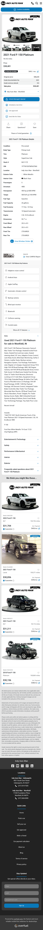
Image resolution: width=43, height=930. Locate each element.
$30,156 (7, 680)
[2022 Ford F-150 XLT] (21, 497)
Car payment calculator (21, 841)
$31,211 (7, 628)
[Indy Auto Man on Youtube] (16, 765)
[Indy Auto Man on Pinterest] (26, 765)
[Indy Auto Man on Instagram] (21, 765)
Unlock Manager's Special (17, 99)
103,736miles (35, 521)
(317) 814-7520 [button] (23, 786)
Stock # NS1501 (8, 515)
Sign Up (21, 905)
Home (21, 813)
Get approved (13, 111)
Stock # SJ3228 (7, 567)
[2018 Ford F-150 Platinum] (21, 652)
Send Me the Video (15, 116)
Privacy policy (21, 864)
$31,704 (7, 526)
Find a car (21, 818)
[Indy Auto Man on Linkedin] (31, 765)
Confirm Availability (23, 9)
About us (21, 847)
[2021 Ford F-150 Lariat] (21, 549)
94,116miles (35, 624)
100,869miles (35, 675)
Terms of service (21, 859)
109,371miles (35, 572)
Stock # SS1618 (8, 670)
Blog (21, 853)
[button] (32, 3)
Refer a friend (21, 836)
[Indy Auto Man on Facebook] (11, 765)
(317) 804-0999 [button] (23, 798)
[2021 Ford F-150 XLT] (21, 600)
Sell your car (21, 824)
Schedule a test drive (15, 105)
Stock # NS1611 (8, 618)
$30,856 (7, 577)
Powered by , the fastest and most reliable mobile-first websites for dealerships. (21, 920)
